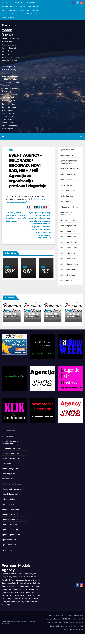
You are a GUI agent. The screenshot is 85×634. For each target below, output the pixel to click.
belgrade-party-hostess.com (12, 489)
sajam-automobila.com (69, 237)
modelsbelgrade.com (68, 226)
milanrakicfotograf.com (68, 190)
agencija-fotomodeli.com (69, 179)
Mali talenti (5, 6)
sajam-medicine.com (68, 253)
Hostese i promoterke (8, 17)
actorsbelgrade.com (67, 231)
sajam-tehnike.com (67, 270)
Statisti (21, 10)
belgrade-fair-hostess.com (70, 207)
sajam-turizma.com (67, 275)
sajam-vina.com (66, 281)
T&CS (37, 14)
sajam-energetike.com (68, 242)
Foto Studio (13, 6)
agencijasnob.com (67, 150)
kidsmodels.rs (65, 201)
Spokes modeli (6, 14)
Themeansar (5, 623)
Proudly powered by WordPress (11, 621)
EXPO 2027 (22, 6)
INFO (22, 3)
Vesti (29, 6)
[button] (76, 136)
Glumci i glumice (12, 10)
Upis (3, 3)
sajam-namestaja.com (68, 259)
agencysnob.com (66, 155)
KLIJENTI (9, 3)
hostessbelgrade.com (68, 220)
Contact (16, 3)
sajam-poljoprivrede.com (69, 264)
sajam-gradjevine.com (68, 248)
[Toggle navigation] (81, 137)
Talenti (3, 10)
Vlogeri (28, 10)
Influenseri (35, 10)
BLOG (27, 14)
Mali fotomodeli (30, 3)
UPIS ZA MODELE (10, 272)
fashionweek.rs (66, 185)
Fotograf (35, 6)
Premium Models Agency (8, 29)
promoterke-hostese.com (69, 168)
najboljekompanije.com (69, 174)
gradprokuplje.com (67, 196)
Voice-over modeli (17, 14)
